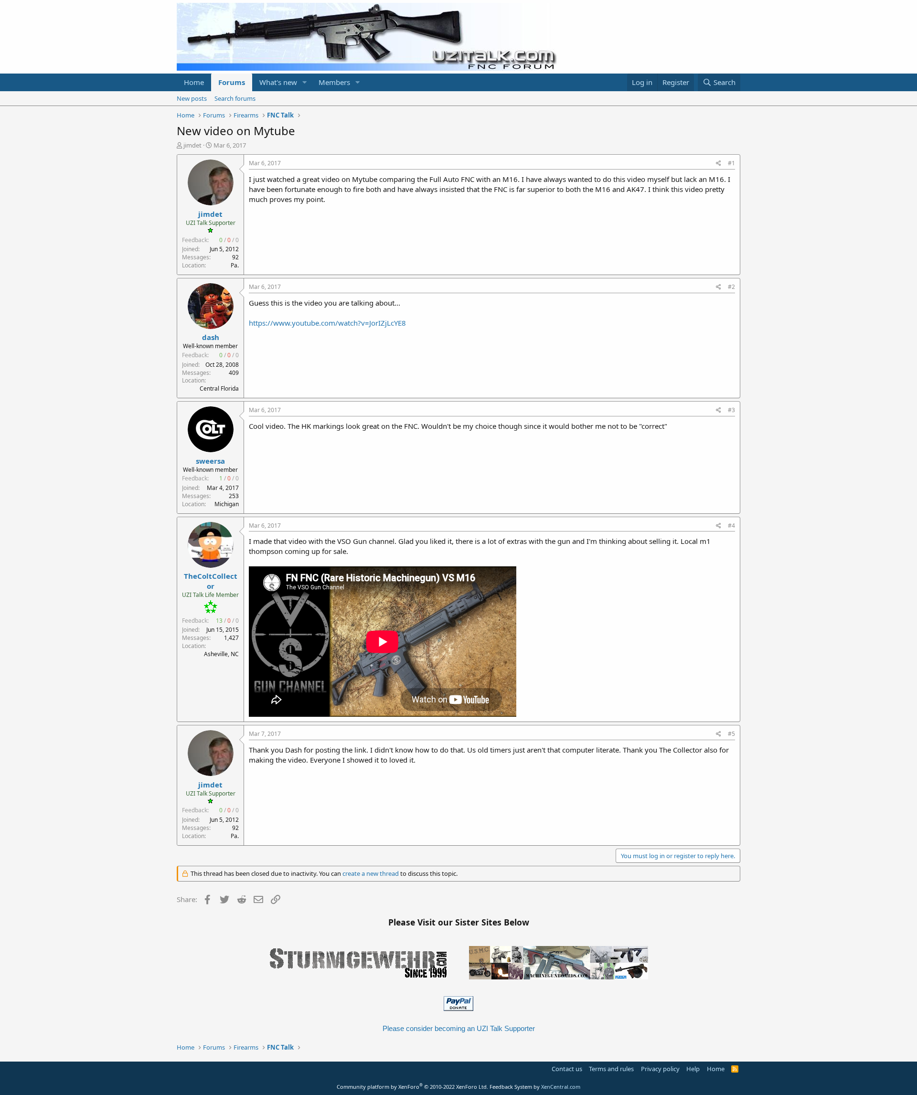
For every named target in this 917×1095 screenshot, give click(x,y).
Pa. (235, 265)
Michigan (226, 504)
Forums (231, 82)
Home (194, 82)
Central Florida (219, 388)
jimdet (192, 145)
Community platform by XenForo (412, 1086)
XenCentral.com (560, 1086)
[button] (304, 82)
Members (334, 82)
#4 (731, 525)
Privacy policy (660, 1068)
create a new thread (370, 873)
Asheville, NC (221, 654)
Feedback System (511, 1086)
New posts (192, 98)
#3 (731, 410)
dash (210, 337)
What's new (278, 82)
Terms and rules (611, 1068)
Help (693, 1068)
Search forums (235, 98)
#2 (731, 287)
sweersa (210, 461)
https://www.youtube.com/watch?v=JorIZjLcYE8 (327, 323)
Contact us (567, 1068)
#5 (731, 734)
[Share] (719, 163)
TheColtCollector (210, 581)
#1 (731, 163)
